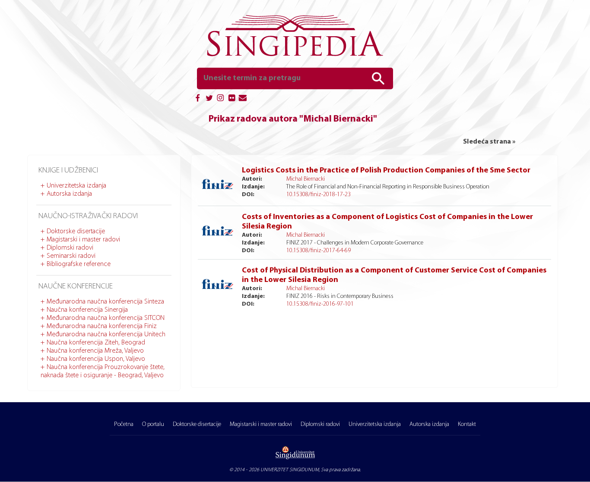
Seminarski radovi (71, 256)
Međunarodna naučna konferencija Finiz (102, 326)
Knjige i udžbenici (68, 171)
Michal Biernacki (305, 179)
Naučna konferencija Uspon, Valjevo (96, 359)
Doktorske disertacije (76, 231)
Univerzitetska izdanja (76, 185)
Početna (123, 424)
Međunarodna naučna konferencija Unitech (106, 334)
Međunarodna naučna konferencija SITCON (106, 318)
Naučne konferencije (75, 287)
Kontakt (467, 424)
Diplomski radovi (70, 247)
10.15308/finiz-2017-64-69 (318, 250)
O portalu (153, 424)
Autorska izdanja (69, 194)
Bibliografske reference (79, 264)
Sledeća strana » (489, 141)
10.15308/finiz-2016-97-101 (320, 304)
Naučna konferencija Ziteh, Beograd (96, 342)
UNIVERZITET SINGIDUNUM (289, 470)
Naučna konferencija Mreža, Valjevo (95, 350)
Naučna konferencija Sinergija (87, 310)
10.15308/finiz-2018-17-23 (318, 194)
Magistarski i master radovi (83, 239)
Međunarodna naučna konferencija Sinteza (105, 301)
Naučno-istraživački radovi (88, 216)
